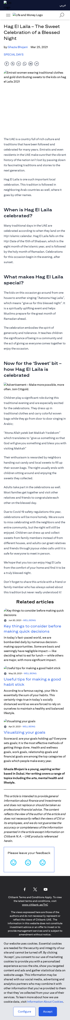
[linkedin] (18, 63)
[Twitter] (35, 889)
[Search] (62, 15)
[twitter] (12, 63)
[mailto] (30, 63)
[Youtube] (45, 889)
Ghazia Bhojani (18, 47)
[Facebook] (24, 889)
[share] (36, 63)
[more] (8, 15)
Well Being (29, 620)
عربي (63, 5)
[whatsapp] (24, 63)
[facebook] (6, 63)
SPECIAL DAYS (14, 54)
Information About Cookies (45, 1001)
